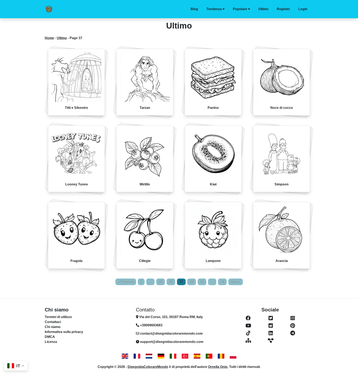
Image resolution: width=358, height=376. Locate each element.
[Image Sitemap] (270, 340)
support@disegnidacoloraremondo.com (171, 342)
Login (302, 9)
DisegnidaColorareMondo (148, 367)
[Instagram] (292, 318)
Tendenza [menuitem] (214, 9)
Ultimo (62, 38)
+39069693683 (150, 325)
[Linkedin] (270, 333)
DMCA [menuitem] (50, 337)
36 (171, 282)
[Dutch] (149, 356)
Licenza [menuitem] (51, 342)
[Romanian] (221, 356)
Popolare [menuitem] (240, 9)
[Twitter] (270, 318)
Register (283, 9)
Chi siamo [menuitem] (52, 327)
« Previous (126, 282)
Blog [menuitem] (194, 9)
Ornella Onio (217, 367)
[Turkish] (185, 356)
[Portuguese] (209, 356)
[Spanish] (197, 356)
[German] (161, 356)
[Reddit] (270, 325)
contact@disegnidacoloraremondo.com (171, 333)
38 (192, 282)
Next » (235, 282)
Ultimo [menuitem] (263, 9)
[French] (137, 356)
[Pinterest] (292, 325)
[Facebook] (248, 318)
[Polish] (233, 356)
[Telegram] (292, 333)
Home (49, 38)
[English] (125, 356)
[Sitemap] (248, 340)
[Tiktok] (248, 333)
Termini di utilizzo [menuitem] (58, 317)
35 (160, 282)
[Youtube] (248, 325)
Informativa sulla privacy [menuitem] (64, 332)
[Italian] (173, 356)
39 (202, 282)
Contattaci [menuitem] (53, 322)
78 (222, 282)
